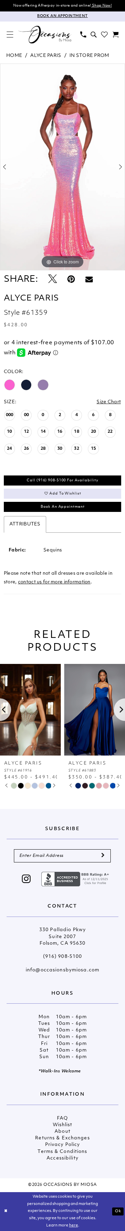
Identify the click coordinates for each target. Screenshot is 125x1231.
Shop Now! (101, 5)
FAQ (62, 1118)
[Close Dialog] (5, 1211)
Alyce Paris (45, 55)
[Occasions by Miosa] (45, 34)
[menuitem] (9, 34)
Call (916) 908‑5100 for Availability (62, 480)
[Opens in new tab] (76, 879)
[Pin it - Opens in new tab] (71, 280)
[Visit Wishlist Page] (104, 34)
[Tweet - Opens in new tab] (52, 280)
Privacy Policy (62, 1145)
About (62, 1131)
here (73, 1226)
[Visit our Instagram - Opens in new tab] (26, 880)
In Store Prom (89, 55)
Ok (118, 1211)
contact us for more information (54, 582)
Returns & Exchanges (62, 1138)
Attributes (25, 524)
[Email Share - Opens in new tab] (89, 280)
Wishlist (63, 1125)
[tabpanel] (62, 167)
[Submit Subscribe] (103, 855)
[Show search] (93, 34)
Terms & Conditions (62, 1151)
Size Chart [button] (109, 402)
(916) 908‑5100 (62, 956)
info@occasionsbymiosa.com (62, 970)
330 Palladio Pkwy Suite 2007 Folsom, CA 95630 (62, 936)
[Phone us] (83, 34)
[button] (9, 34)
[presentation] (30, 709)
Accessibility (62, 1158)
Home (14, 55)
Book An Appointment (62, 506)
